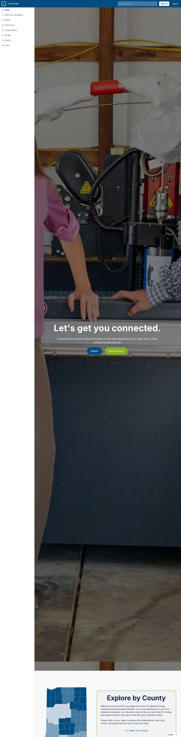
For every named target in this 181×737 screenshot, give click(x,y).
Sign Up (164, 4)
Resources (7, 25)
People (6, 35)
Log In (175, 4)
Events (6, 40)
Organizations (9, 30)
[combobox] (173, 734)
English (170, 735)
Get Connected (116, 351)
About (5, 20)
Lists (5, 45)
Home (5, 10)
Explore (94, 351)
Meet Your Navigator (12, 15)
